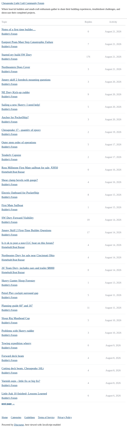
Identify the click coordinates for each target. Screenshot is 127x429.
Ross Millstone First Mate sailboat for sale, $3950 (30, 167)
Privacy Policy (65, 417)
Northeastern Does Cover (16, 67)
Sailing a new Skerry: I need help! (21, 104)
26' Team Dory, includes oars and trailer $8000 (28, 268)
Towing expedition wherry (16, 343)
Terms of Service (46, 417)
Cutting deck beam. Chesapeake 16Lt (23, 368)
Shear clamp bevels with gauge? (20, 180)
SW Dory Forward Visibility (18, 217)
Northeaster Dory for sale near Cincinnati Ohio (28, 255)
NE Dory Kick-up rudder (16, 92)
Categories (16, 417)
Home (5, 417)
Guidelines (29, 417)
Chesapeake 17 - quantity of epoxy (21, 129)
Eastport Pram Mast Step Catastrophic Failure (27, 42)
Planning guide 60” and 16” (17, 305)
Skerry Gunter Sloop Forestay (18, 280)
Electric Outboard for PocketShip (20, 192)
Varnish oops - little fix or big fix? (21, 380)
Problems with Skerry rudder (18, 330)
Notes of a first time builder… (19, 29)
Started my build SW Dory (17, 54)
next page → (8, 403)
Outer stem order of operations (19, 142)
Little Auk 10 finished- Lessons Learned (24, 393)
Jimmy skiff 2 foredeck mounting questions (26, 79)
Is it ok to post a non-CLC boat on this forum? (28, 242)
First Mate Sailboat (12, 205)
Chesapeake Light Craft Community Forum (23, 3)
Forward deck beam (13, 355)
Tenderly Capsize (11, 155)
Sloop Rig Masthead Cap (16, 318)
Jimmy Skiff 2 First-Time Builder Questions (26, 230)
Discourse (19, 424)
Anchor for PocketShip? (15, 117)
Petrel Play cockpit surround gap (20, 293)
